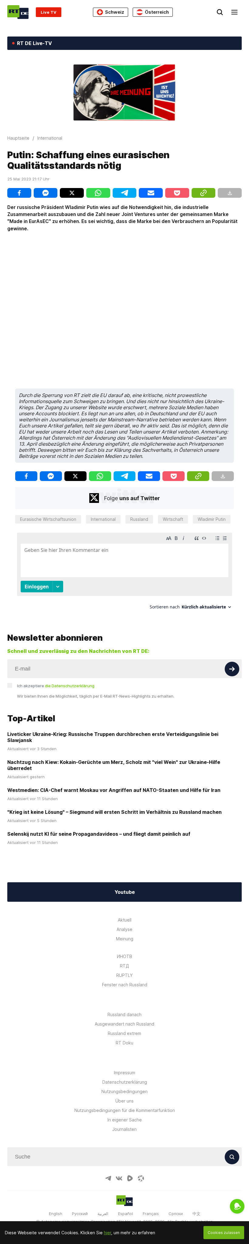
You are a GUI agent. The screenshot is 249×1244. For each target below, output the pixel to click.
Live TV (48, 12)
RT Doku (124, 1042)
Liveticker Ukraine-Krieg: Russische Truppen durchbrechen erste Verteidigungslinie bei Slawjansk (112, 737)
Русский (80, 1213)
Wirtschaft (173, 519)
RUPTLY (124, 975)
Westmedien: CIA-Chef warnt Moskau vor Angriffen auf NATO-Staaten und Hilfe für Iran (113, 790)
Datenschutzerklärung (124, 1082)
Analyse (124, 929)
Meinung (124, 938)
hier (107, 1232)
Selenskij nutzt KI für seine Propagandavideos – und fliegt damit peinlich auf (98, 834)
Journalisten (124, 1129)
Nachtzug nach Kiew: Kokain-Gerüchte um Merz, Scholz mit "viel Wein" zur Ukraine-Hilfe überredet (113, 765)
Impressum (124, 1072)
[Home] (18, 12)
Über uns (124, 1100)
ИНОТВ (124, 956)
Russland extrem (124, 1033)
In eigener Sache (124, 1119)
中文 (196, 1213)
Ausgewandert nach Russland (124, 1023)
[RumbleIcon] (130, 1178)
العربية (102, 1213)
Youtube (124, 892)
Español (125, 1213)
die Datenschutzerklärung (69, 685)
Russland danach (124, 1014)
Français (151, 1213)
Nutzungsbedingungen (124, 1091)
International (103, 519)
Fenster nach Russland (124, 984)
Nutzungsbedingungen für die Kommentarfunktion (124, 1110)
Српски (176, 1213)
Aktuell (124, 919)
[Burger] (234, 12)
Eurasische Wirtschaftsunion (48, 519)
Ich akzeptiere (55, 685)
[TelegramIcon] (108, 1178)
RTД (124, 965)
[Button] (232, 669)
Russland (139, 519)
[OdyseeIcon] (141, 1178)
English (55, 1213)
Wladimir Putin (212, 519)
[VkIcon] (119, 1178)
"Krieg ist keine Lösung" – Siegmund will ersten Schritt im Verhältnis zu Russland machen (114, 812)
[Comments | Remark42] (124, 573)
